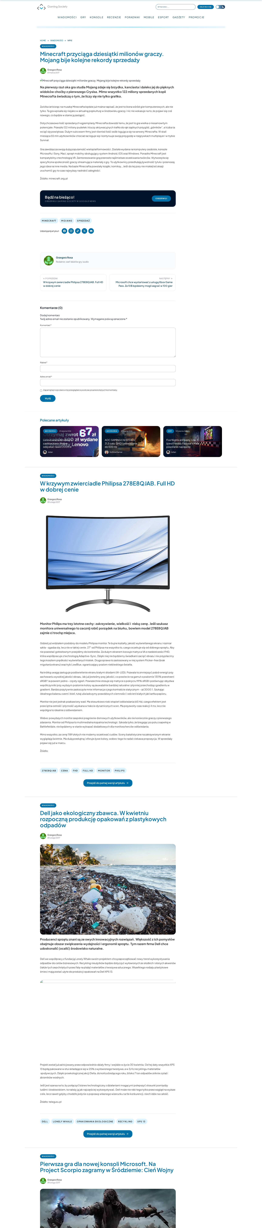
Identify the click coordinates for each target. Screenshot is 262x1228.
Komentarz (45, 325)
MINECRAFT (49, 220)
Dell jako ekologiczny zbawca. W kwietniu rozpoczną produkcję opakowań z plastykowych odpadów (103, 818)
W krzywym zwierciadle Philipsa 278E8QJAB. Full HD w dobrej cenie (107, 486)
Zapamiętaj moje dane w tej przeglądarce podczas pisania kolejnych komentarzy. (80, 390)
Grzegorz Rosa (54, 69)
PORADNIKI (132, 17)
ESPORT (163, 17)
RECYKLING (125, 1121)
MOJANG (66, 220)
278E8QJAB (49, 770)
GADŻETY (179, 17)
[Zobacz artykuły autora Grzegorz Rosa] (43, 71)
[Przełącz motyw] (220, 7)
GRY (83, 17)
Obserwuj (161, 198)
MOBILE (149, 17)
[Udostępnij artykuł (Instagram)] (71, 231)
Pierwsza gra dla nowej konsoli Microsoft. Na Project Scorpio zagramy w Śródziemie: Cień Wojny (106, 1166)
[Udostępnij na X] (84, 231)
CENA (64, 770)
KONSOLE (96, 17)
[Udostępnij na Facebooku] (64, 231)
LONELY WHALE (62, 1121)
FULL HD (88, 770)
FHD (75, 770)
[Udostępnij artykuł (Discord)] (91, 231)
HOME (43, 40)
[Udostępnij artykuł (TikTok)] (78, 231)
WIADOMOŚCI (67, 17)
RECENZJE (114, 17)
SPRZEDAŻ (83, 220)
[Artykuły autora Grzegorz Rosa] (49, 260)
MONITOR (104, 770)
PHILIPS (120, 770)
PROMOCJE (196, 17)
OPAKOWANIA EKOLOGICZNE (95, 1121)
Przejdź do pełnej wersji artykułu (106, 783)
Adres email (46, 376)
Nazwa (43, 362)
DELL (45, 1121)
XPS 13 (141, 1121)
